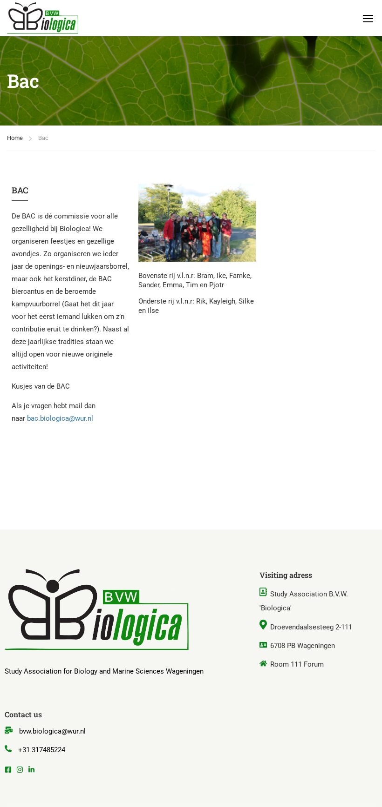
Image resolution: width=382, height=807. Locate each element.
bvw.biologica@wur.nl (52, 731)
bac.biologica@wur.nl (60, 418)
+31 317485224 (41, 750)
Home (15, 137)
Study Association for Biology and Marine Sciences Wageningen (104, 671)
